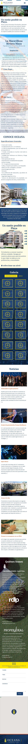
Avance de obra (5, 498)
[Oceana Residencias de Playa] (7, 2)
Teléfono (4, 679)
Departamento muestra (10, 276)
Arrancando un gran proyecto (9, 388)
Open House (4, 461)
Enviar (20, 693)
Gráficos (20, 276)
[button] (1, 20)
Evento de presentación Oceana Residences (13, 425)
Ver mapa (24, 95)
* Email (3, 674)
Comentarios (5, 683)
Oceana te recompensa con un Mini (11, 536)
